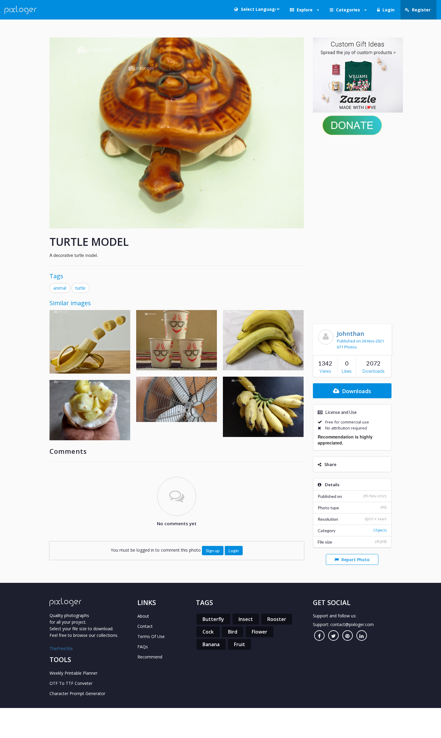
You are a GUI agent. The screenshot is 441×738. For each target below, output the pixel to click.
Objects (380, 530)
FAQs (142, 646)
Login (234, 550)
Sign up (213, 550)
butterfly (213, 619)
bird (232, 631)
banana (211, 644)
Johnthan (350, 334)
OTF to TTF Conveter (71, 683)
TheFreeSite (61, 648)
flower (259, 631)
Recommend (149, 657)
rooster (276, 619)
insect (245, 619)
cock (208, 631)
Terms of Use (151, 636)
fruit (239, 644)
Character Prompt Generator (77, 693)
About (143, 616)
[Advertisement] (352, 228)
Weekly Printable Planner (74, 673)
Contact (145, 626)
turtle (80, 288)
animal (59, 288)
